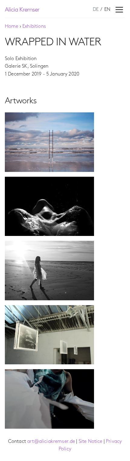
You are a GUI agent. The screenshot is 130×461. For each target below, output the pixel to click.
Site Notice (90, 441)
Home (11, 26)
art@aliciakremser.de (51, 441)
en (107, 9)
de (96, 9)
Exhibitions (34, 26)
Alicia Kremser (22, 9)
